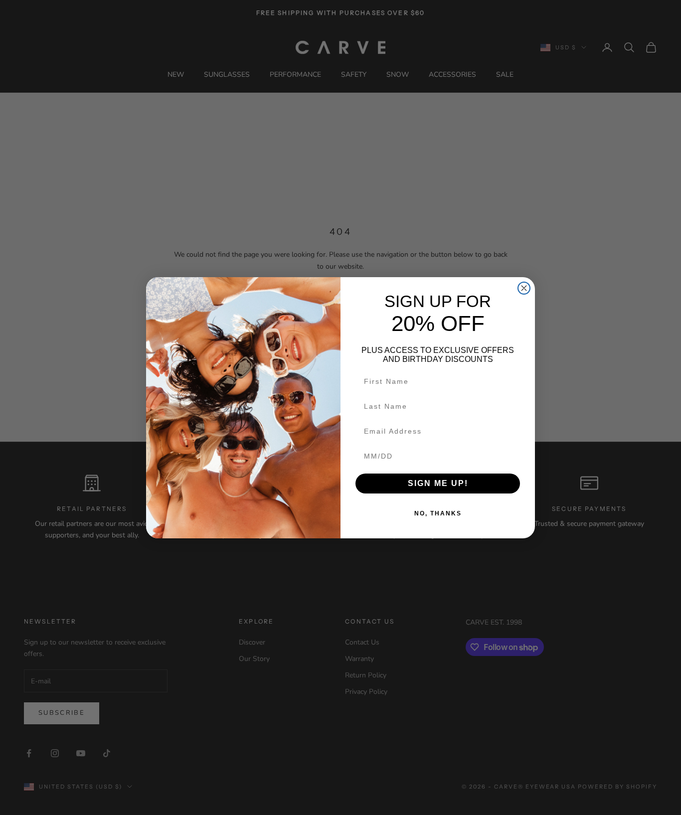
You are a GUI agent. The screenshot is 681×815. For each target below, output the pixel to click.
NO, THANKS (438, 513)
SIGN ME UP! (438, 483)
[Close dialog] (524, 288)
